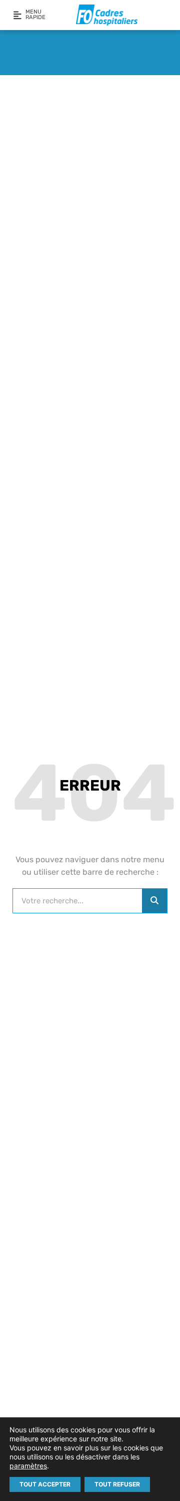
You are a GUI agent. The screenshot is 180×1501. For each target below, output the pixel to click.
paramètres (28, 1465)
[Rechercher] (154, 901)
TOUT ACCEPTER (45, 1484)
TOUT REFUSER (117, 1484)
